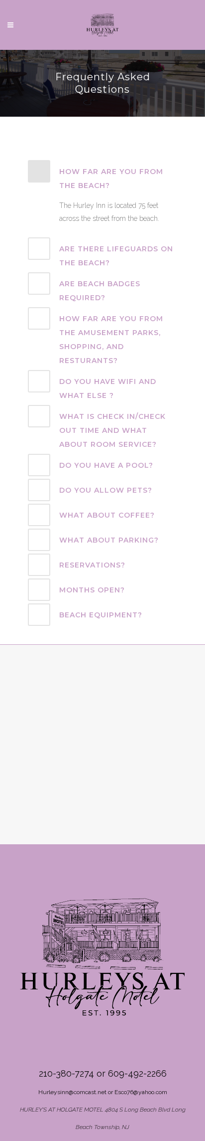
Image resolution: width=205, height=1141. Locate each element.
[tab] (102, 176)
